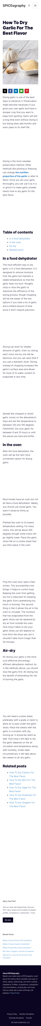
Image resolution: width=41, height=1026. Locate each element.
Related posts (16, 249)
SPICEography (14, 6)
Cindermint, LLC (24, 1022)
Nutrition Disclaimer (26, 1014)
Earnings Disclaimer (16, 1018)
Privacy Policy (12, 1014)
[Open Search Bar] (29, 5)
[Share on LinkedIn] (16, 91)
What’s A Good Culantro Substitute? (16, 944)
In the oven (15, 242)
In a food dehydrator (19, 238)
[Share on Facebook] (10, 91)
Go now (8, 920)
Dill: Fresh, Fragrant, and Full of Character (18, 951)
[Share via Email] (21, 91)
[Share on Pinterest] (27, 91)
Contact (29, 1018)
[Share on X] (5, 91)
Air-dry (12, 246)
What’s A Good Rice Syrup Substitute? (17, 948)
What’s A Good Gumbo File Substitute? (17, 940)
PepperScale (14, 993)
